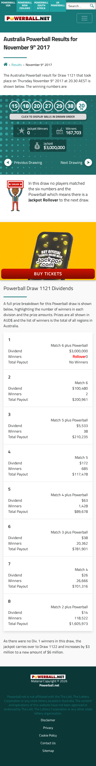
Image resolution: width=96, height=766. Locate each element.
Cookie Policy (48, 735)
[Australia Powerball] (28, 18)
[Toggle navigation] (84, 18)
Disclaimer (48, 720)
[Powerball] (5, 64)
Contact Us (48, 742)
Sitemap (48, 750)
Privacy (48, 727)
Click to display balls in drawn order (48, 116)
